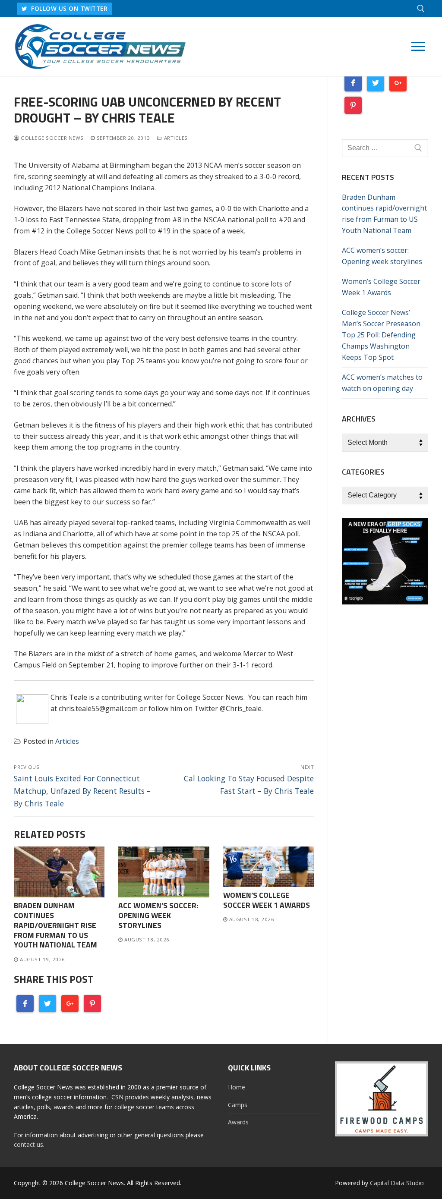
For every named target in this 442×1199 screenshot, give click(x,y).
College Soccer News (51, 138)
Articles (175, 138)
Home (236, 1087)
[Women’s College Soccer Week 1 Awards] (268, 867)
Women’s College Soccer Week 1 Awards (266, 900)
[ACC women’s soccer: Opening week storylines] (163, 872)
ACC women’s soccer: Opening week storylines (158, 915)
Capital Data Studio (397, 1183)
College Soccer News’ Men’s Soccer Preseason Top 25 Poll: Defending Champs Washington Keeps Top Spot (381, 335)
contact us (28, 1144)
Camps (237, 1105)
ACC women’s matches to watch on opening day (382, 382)
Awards (238, 1122)
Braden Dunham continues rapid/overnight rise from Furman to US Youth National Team (55, 925)
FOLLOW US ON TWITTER (68, 8)
